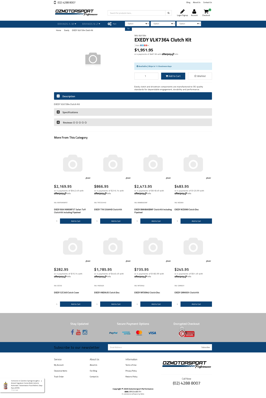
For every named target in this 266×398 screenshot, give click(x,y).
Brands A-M (66, 24)
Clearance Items (60, 370)
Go (128, 28)
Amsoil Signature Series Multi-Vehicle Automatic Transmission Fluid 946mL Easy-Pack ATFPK (27, 385)
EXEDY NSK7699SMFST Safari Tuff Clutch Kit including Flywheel (70, 211)
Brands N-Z (90, 24)
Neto (142, 394)
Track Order (59, 376)
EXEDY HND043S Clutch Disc (107, 292)
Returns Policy (131, 376)
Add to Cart (174, 76)
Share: (137, 45)
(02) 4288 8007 (66, 2)
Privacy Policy (131, 370)
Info (176, 54)
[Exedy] (88, 178)
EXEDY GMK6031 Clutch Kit (187, 292)
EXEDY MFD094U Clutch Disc (147, 292)
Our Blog (93, 370)
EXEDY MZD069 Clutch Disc (187, 209)
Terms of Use (131, 364)
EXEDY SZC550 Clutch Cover (66, 292)
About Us (196, 2)
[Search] (168, 13)
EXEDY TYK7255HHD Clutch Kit (108, 209)
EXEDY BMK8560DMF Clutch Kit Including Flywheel (153, 211)
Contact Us (207, 2)
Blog (188, 2)
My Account (58, 364)
